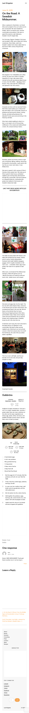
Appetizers (8, 401)
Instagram (6, 686)
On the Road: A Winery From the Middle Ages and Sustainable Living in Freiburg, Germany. (14, 614)
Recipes (4, 540)
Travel (8, 540)
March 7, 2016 (11, 554)
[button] (7, 55)
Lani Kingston (7, 3)
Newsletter (6, 695)
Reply (25, 563)
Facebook (6, 690)
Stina (9, 552)
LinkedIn (6, 683)
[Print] (12, 404)
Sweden (14, 401)
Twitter (6, 688)
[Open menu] (26, 3)
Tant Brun (19, 82)
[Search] (17, 700)
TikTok (5, 692)
